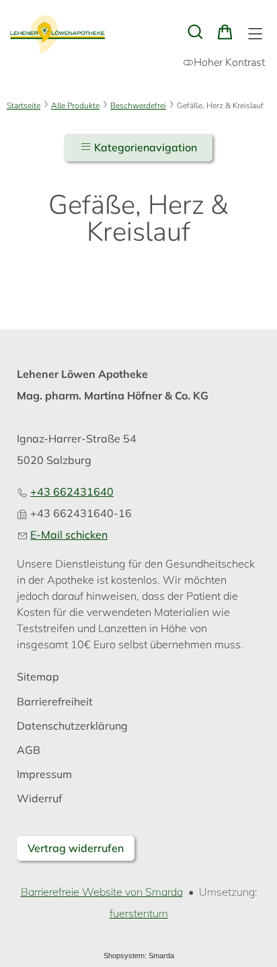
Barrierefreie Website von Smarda (102, 891)
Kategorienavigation (144, 147)
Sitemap (38, 676)
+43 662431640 (72, 491)
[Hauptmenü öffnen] (255, 34)
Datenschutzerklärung (72, 726)
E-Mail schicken (69, 534)
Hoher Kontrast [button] (229, 62)
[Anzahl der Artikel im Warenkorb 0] (224, 32)
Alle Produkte (75, 105)
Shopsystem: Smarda (139, 958)
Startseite (23, 105)
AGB (28, 750)
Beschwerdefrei (138, 105)
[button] (195, 32)
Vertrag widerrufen (76, 848)
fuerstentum (139, 913)
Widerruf (39, 798)
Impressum (44, 774)
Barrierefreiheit (55, 701)
